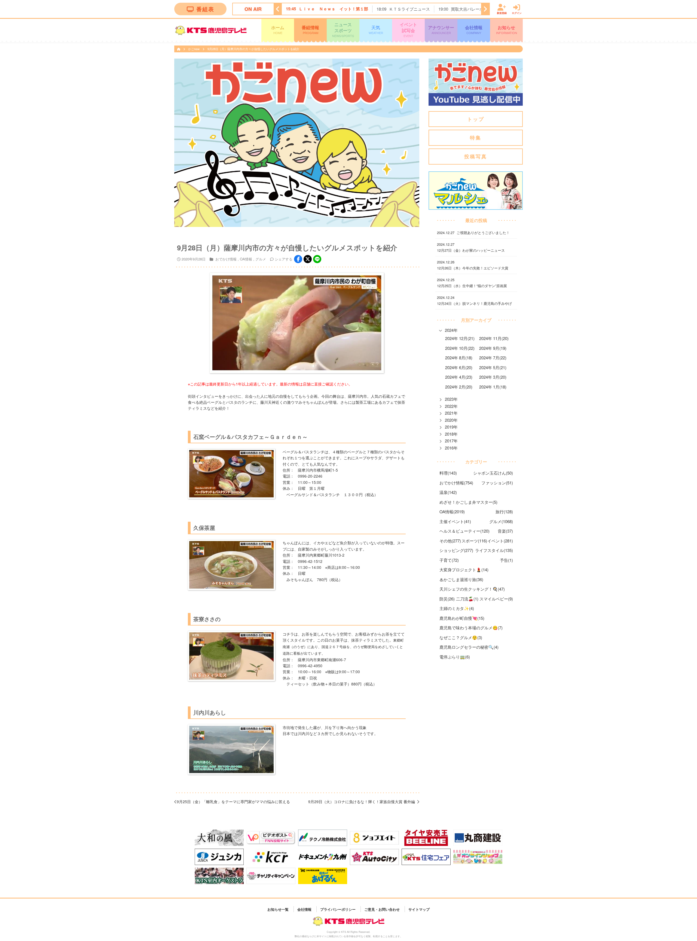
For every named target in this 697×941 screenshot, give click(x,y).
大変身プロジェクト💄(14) (463, 569)
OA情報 (246, 259)
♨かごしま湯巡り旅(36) (461, 579)
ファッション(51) (497, 482)
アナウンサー (441, 29)
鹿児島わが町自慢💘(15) (461, 618)
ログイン (517, 12)
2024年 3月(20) (492, 377)
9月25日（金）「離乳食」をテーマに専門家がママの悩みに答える (233, 801)
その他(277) (450, 541)
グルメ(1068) (501, 521)
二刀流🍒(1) (467, 599)
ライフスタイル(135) (494, 550)
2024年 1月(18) (492, 387)
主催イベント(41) (455, 521)
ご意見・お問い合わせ (382, 909)
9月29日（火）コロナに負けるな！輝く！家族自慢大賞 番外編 (361, 801)
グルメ (260, 259)
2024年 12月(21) (460, 338)
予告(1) (506, 560)
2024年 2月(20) (458, 387)
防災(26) (447, 599)
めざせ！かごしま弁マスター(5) (468, 502)
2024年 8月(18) (458, 357)
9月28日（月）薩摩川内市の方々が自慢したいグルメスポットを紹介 (253, 49)
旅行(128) (504, 511)
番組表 (205, 9)
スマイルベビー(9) (496, 599)
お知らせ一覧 (278, 909)
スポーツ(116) (474, 541)
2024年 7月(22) (492, 357)
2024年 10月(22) (460, 348)
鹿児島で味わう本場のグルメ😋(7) (471, 627)
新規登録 (502, 12)
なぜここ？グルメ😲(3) (460, 637)
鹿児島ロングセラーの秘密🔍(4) (469, 647)
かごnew (194, 49)
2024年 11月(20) (494, 338)
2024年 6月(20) (458, 367)
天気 (376, 29)
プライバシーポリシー (338, 909)
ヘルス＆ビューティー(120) (464, 531)
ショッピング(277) (456, 550)
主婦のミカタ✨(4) (456, 608)
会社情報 (473, 29)
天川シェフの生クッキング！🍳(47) (472, 589)
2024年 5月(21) (492, 367)
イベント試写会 (408, 29)
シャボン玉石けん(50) (493, 473)
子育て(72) (449, 560)
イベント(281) (500, 541)
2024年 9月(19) (492, 348)
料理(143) (448, 473)
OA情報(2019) (452, 511)
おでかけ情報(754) (456, 482)
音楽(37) (505, 531)
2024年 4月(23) (458, 377)
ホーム (277, 29)
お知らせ (506, 29)
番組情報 (310, 29)
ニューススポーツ (343, 29)
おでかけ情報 (226, 259)
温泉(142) (448, 492)
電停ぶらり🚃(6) (454, 657)
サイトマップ (419, 909)
